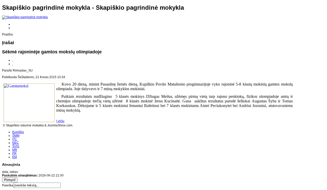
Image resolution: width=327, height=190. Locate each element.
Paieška (7, 185)
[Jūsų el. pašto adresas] (12, 64)
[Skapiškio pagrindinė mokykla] (25, 17)
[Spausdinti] (12, 60)
